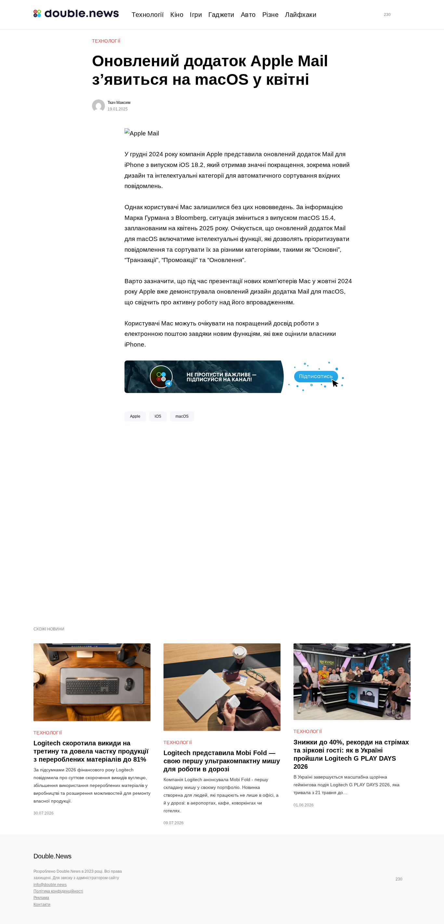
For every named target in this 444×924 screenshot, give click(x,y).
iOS (158, 416)
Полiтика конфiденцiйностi (58, 891)
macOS (182, 416)
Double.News (52, 856)
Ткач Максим (119, 102)
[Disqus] (238, 521)
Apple (135, 416)
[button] (408, 14)
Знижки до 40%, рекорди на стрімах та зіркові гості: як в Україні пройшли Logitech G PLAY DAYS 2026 (351, 754)
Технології (106, 41)
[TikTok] (396, 15)
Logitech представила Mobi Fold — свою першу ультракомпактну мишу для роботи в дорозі (221, 761)
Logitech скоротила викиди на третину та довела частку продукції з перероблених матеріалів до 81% (91, 751)
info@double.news (50, 884)
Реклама (41, 897)
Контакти (41, 904)
